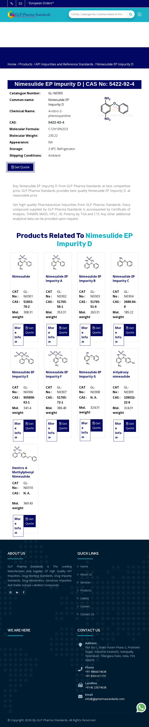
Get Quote (21, 167)
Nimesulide (21, 276)
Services (85, 582)
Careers (85, 606)
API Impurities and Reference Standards (64, 64)
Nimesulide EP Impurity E (23, 374)
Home (12, 64)
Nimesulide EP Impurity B (90, 278)
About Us (86, 574)
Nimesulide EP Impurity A (57, 278)
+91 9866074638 (95, 672)
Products (25, 64)
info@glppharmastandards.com (105, 699)
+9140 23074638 (95, 687)
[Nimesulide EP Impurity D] (115, 109)
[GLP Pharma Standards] (29, 14)
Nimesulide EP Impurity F (57, 374)
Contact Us (87, 614)
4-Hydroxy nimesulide (121, 374)
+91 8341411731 (95, 676)
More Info (18, 332)
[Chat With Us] (141, 707)
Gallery (84, 598)
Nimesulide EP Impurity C (124, 278)
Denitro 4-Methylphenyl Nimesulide (23, 472)
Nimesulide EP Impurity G (90, 374)
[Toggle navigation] (139, 15)
